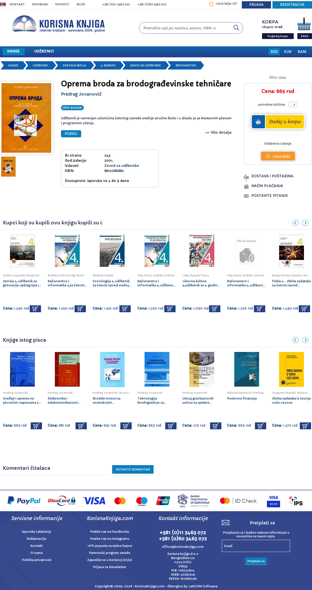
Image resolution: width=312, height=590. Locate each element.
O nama (36, 553)
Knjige (13, 65)
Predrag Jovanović (81, 94)
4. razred (108, 65)
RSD (274, 52)
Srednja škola (74, 65)
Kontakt (17, 4)
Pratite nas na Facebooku (109, 532)
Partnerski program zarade (109, 553)
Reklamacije (36, 539)
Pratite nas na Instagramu (109, 539)
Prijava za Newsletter (109, 567)
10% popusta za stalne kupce (110, 546)
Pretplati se (256, 561)
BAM (302, 52)
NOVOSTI (62, 4)
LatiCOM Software (203, 586)
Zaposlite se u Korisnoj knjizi (109, 560)
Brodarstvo (186, 65)
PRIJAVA (256, 5)
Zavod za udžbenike (145, 65)
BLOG (81, 4)
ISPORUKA (40, 4)
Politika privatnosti (36, 560)
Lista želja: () (226, 3)
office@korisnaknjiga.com (183, 547)
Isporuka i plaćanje (36, 532)
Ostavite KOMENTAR (133, 469)
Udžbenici (40, 65)
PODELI (71, 134)
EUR (288, 52)
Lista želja (281, 156)
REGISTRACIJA (292, 5)
